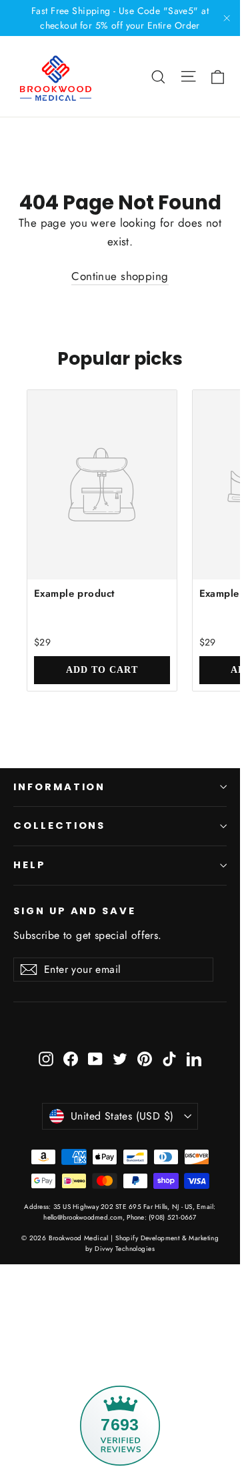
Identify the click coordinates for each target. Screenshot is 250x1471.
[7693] (120, 1332)
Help (29, 865)
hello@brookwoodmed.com (83, 1217)
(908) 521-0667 (172, 1217)
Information (59, 787)
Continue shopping (119, 276)
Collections (59, 825)
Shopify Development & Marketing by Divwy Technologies (152, 1243)
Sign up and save (74, 911)
